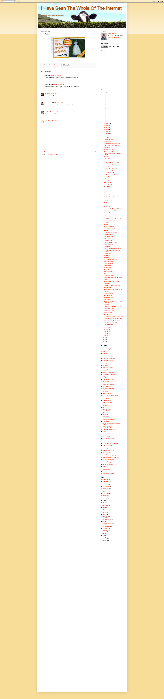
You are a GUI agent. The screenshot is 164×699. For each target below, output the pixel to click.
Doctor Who (105, 481)
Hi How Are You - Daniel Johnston (110, 395)
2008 (104, 339)
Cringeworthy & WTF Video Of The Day (113, 208)
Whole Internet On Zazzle (108, 473)
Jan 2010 (106, 335)
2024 (104, 94)
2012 (104, 118)
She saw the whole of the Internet (110, 443)
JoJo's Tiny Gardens (107, 402)
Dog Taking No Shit (108, 215)
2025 (104, 92)
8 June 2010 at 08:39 (53, 120)
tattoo (103, 533)
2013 (104, 116)
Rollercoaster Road (108, 236)
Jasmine (47, 111)
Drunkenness (105, 483)
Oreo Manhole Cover (109, 297)
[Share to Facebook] (67, 65)
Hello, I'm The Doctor (107, 393)
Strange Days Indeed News (108, 450)
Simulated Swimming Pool (110, 192)
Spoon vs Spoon (107, 166)
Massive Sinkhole (108, 295)
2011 (104, 120)
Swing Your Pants (106, 452)
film (103, 500)
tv (102, 535)
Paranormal (47, 66)
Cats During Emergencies (110, 174)
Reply (46, 79)
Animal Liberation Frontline (108, 358)
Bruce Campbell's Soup (109, 170)
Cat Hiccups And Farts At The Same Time (113, 316)
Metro (103, 407)
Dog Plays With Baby (109, 275)
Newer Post (43, 151)
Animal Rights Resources (108, 360)
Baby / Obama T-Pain (109, 308)
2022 (104, 98)
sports (103, 531)
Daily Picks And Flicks (107, 376)
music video (105, 516)
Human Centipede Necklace (110, 232)
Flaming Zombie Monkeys (108, 384)
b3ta (103, 362)
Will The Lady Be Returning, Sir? (111, 162)
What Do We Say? (108, 230)
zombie (104, 540)
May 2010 (106, 327)
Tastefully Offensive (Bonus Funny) (110, 455)
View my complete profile (113, 37)
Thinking (106, 224)
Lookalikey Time (107, 257)
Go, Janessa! (107, 255)
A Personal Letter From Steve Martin (112, 285)
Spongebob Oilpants (108, 189)
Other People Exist (106, 426)
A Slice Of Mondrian (108, 201)
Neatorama (105, 414)
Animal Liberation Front (107, 356)
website (104, 539)
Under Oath (106, 304)
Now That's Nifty (106, 421)
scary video (105, 528)
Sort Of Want (107, 246)
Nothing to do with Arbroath (108, 419)
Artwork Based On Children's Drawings (113, 277)
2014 (104, 114)
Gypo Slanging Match (109, 261)
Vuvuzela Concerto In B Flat (110, 211)
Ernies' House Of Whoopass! (109, 379)
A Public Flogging (106, 348)
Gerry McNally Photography (108, 388)
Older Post (93, 151)
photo (103, 521)
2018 (104, 106)
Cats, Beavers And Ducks (108, 372)
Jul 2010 (106, 133)
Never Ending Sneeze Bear (110, 228)
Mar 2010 (106, 331)
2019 (104, 104)
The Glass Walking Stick (108, 459)
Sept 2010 (106, 129)
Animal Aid (104, 355)
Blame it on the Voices (107, 367)
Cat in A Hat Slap (108, 217)
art (103, 491)
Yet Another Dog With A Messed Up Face (113, 289)
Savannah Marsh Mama (108, 438)
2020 (104, 102)
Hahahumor (105, 391)
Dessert (105, 198)
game (103, 507)
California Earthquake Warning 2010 (112, 248)
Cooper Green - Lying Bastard (109, 374)
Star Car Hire (105, 448)
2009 (104, 337)
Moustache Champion (109, 207)
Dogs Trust (105, 377)
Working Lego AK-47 (108, 139)
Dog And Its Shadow (108, 324)
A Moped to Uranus (108, 263)
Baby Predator (107, 283)
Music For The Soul (106, 409)
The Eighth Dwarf (108, 314)
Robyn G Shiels (106, 434)
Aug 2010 (106, 131)
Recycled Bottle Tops (109, 185)
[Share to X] (65, 65)
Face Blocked (105, 383)
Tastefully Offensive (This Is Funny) (110, 457)
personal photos (106, 519)
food (103, 502)
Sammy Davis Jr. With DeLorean (111, 145)
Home (68, 151)
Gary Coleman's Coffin (109, 310)
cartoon (104, 495)
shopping (104, 530)
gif (103, 509)
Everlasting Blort (106, 381)
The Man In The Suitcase (108, 462)
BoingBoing (105, 369)
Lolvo (105, 273)
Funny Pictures (105, 386)
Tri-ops (104, 466)
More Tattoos (107, 202)
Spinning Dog (107, 176)
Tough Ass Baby (107, 141)
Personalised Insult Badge (110, 164)
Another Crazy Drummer (109, 205)
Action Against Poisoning (108, 349)
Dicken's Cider (107, 158)
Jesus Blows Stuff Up (109, 271)
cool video (104, 498)
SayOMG (104, 440)
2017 (104, 108)
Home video (105, 484)
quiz (103, 525)
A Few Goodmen (107, 253)
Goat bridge (106, 160)
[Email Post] (58, 64)
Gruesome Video (108, 195)
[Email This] (62, 65)
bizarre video (105, 493)
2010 (104, 122)
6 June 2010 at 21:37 (54, 111)
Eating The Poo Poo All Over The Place (113, 318)
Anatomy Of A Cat (108, 147)
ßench (103, 447)
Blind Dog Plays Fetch (109, 197)
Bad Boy (106, 179)
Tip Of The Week (107, 287)
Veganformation (106, 469)
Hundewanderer (106, 397)
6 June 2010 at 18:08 (59, 84)
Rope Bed (106, 191)
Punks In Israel (107, 265)
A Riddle (106, 291)
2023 (104, 96)
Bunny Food (105, 370)
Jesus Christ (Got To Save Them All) (112, 320)
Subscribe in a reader (106, 50)
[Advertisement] (112, 69)
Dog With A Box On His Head (110, 242)
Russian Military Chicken (109, 180)
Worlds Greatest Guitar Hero (110, 322)
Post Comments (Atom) (52, 154)
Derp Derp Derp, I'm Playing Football (112, 143)
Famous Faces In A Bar (109, 312)
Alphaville (104, 351)
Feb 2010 (106, 333)
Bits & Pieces (105, 365)
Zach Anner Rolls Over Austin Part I (112, 169)
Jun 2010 (106, 135)
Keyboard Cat (105, 486)
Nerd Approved (106, 416)
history (104, 511)
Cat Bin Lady (105, 479)
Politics (104, 490)
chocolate (104, 497)
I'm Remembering (106, 400)
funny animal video (106, 504)
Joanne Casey (49, 64)
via (68, 60)
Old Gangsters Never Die (109, 149)
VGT (103, 471)
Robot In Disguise (106, 433)
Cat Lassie (106, 137)
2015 (104, 112)
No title (105, 279)
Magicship (104, 405)
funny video (105, 505)
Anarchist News (106, 353)
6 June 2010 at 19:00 (59, 102)
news (103, 518)
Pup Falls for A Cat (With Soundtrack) (112, 219)
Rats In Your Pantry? (108, 293)
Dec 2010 (106, 123)
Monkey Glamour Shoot (109, 226)
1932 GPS (106, 156)
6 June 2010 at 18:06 (56, 75)
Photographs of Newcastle (108, 429)
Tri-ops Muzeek (106, 468)
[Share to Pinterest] (69, 65)
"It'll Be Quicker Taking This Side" (111, 281)
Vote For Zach (107, 238)
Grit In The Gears (106, 390)
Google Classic (107, 267)
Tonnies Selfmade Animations (109, 464)
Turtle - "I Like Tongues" (109, 151)
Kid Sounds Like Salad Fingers (111, 259)
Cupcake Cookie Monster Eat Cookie (112, 306)
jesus (103, 512)
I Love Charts (105, 398)
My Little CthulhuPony (109, 182)
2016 (104, 110)
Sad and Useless (106, 436)
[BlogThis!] (64, 65)
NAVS (103, 412)
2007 (104, 341)
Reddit (104, 431)
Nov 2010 (106, 125)
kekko (46, 120)
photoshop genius (106, 523)
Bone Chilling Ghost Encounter (111, 172)
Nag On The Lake (106, 411)
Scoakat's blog (105, 441)
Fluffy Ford (106, 269)
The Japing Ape (106, 461)
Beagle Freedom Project (108, 363)
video (103, 537)
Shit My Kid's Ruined (108, 244)
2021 (104, 100)
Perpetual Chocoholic (107, 427)
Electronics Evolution (109, 213)
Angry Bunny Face (108, 299)
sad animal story (106, 526)
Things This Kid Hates (109, 186)
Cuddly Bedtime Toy (108, 234)
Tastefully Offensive (106, 454)
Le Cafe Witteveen (106, 404)
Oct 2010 (106, 127)
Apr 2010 (106, 329)
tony (46, 93)
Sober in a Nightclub (107, 445)
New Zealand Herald (107, 418)
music (103, 514)
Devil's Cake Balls (108, 240)
